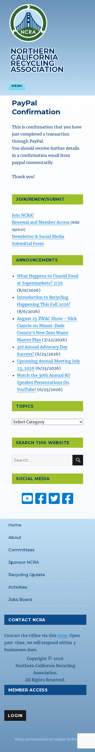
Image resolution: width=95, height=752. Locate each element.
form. (63, 635)
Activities (17, 587)
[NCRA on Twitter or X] (54, 498)
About (14, 537)
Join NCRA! (23, 215)
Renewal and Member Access (41, 222)
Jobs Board (20, 599)
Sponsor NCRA (23, 562)
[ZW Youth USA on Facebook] (67, 498)
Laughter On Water (66, 739)
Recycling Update (26, 574)
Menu (16, 86)
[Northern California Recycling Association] (28, 22)
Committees (21, 550)
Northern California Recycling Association (37, 60)
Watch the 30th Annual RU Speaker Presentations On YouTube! (43, 382)
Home (14, 525)
